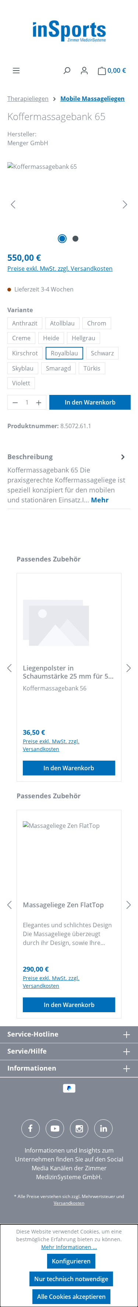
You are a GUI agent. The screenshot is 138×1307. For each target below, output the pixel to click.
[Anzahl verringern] (15, 402)
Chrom (96, 323)
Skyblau (22, 368)
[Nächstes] (125, 204)
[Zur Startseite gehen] (69, 31)
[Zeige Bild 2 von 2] (75, 239)
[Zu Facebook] (30, 1128)
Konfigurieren (71, 1261)
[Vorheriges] (12, 204)
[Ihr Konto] (84, 70)
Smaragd (58, 368)
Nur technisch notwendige (71, 1279)
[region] (69, 203)
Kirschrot (25, 353)
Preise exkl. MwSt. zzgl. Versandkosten (60, 269)
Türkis (92, 368)
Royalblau (64, 353)
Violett (21, 383)
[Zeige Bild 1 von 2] (62, 239)
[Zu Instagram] (79, 1128)
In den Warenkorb (90, 402)
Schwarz (102, 353)
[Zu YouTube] (55, 1128)
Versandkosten (69, 1203)
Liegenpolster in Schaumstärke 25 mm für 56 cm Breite (67, 672)
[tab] (67, 478)
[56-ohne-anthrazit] (69, 203)
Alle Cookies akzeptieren (71, 1297)
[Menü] (16, 70)
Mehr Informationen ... (69, 1246)
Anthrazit (25, 323)
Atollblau (62, 323)
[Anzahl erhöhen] (39, 402)
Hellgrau (83, 338)
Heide (51, 338)
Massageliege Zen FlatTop (63, 905)
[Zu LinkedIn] (103, 1128)
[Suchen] (66, 70)
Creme (21, 338)
